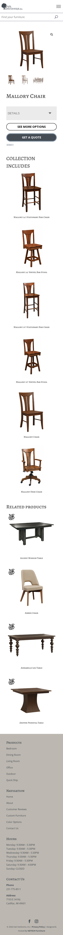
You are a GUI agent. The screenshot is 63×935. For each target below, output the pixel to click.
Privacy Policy (38, 926)
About (9, 803)
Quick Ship (12, 780)
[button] (51, 34)
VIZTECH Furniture (36, 930)
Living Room (13, 761)
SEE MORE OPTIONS (31, 127)
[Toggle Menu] (58, 6)
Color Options (14, 822)
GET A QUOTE (31, 137)
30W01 (10, 145)
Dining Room (13, 754)
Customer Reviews (16, 809)
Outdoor (11, 773)
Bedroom (11, 748)
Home (9, 796)
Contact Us (12, 828)
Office (9, 767)
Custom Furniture (16, 815)
